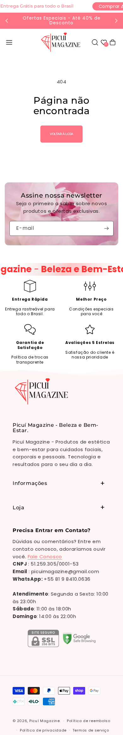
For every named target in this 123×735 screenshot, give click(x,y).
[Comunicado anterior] (7, 20)
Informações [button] (30, 483)
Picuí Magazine (44, 720)
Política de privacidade (43, 730)
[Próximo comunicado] (116, 20)
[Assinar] (106, 228)
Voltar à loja (61, 134)
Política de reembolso (88, 720)
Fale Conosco (45, 556)
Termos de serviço (91, 730)
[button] (9, 42)
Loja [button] (18, 508)
